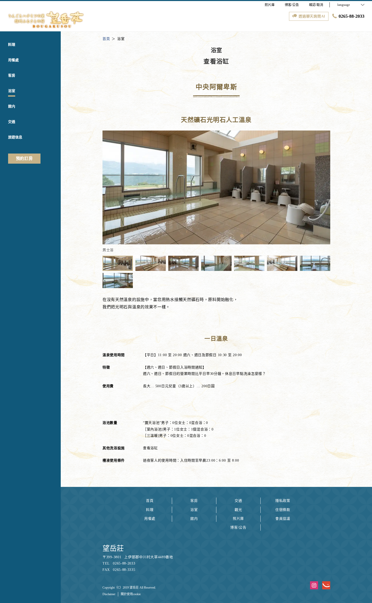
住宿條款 (282, 510)
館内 (194, 519)
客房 (194, 501)
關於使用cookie (131, 594)
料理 (149, 510)
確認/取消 (316, 5)
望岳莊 (113, 548)
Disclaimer (108, 594)
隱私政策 (282, 501)
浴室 (194, 510)
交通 (238, 501)
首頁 (149, 501)
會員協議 (282, 519)
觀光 (238, 510)
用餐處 (149, 519)
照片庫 (238, 519)
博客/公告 (238, 527)
